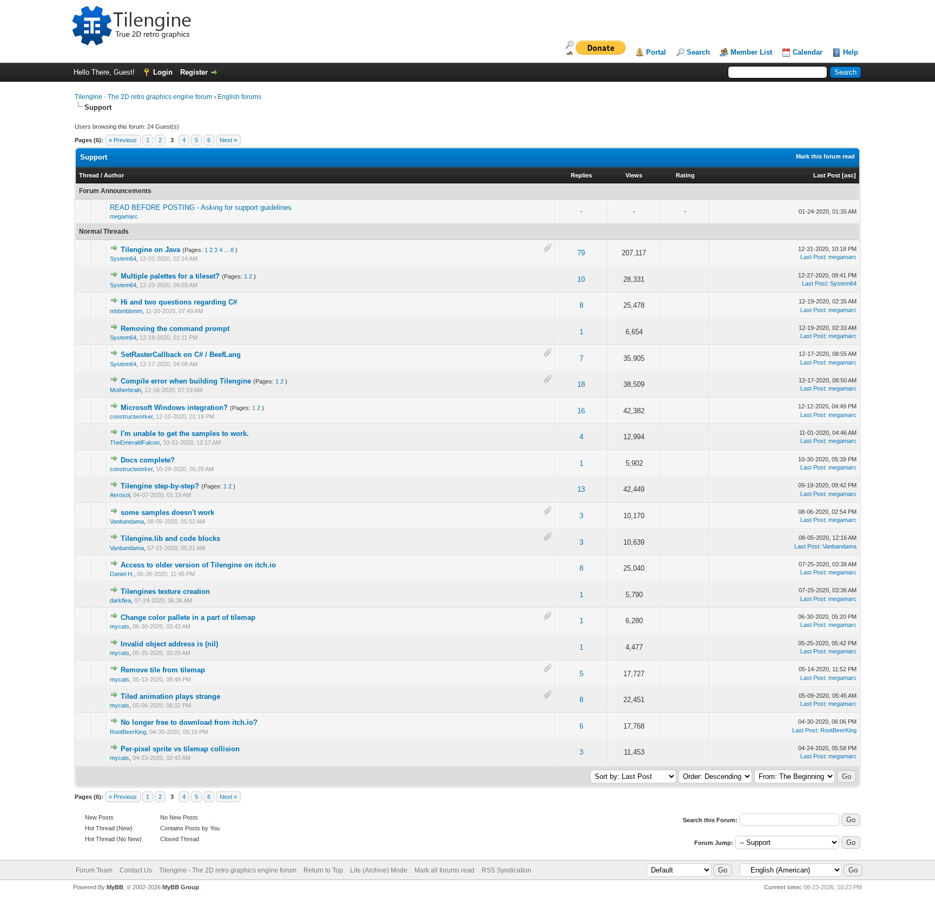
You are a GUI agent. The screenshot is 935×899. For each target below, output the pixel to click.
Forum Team (94, 870)
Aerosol (120, 495)
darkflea (120, 600)
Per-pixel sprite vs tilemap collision (180, 749)
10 (581, 279)
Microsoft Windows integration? (174, 408)
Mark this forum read (825, 156)
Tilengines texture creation (165, 591)
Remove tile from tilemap (163, 670)
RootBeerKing (128, 732)
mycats (119, 626)
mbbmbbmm (126, 311)
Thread (89, 175)
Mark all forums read (444, 870)
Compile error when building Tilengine (186, 381)
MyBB (115, 887)
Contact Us (136, 870)
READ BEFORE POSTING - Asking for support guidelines (201, 207)
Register (194, 72)
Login (163, 72)
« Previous (123, 140)
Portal (656, 52)
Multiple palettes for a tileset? (170, 276)
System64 (123, 258)
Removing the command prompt (175, 329)
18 (581, 384)
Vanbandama (127, 521)
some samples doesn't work (167, 512)
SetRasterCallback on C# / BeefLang (181, 355)
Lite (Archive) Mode (378, 870)
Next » (228, 140)
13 (581, 489)
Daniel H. (122, 574)
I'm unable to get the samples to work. (185, 433)
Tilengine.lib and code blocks (170, 538)
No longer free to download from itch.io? (189, 722)
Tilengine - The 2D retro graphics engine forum (143, 97)
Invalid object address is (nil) (169, 644)
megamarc (124, 216)
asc (849, 175)
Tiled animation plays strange (170, 696)
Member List (751, 52)
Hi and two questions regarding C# (179, 302)
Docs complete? (148, 460)
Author (114, 175)
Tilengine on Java (150, 250)
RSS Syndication (506, 870)
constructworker (131, 416)
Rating (685, 175)
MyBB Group (180, 887)
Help (850, 52)
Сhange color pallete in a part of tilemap (188, 617)
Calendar (807, 52)
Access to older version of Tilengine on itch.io (198, 565)
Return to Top (323, 870)
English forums (239, 97)
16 (581, 411)
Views (633, 175)
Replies (581, 175)
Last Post (826, 175)
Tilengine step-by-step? (160, 486)
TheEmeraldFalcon (135, 442)
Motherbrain (125, 390)
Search (698, 52)
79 (581, 253)
